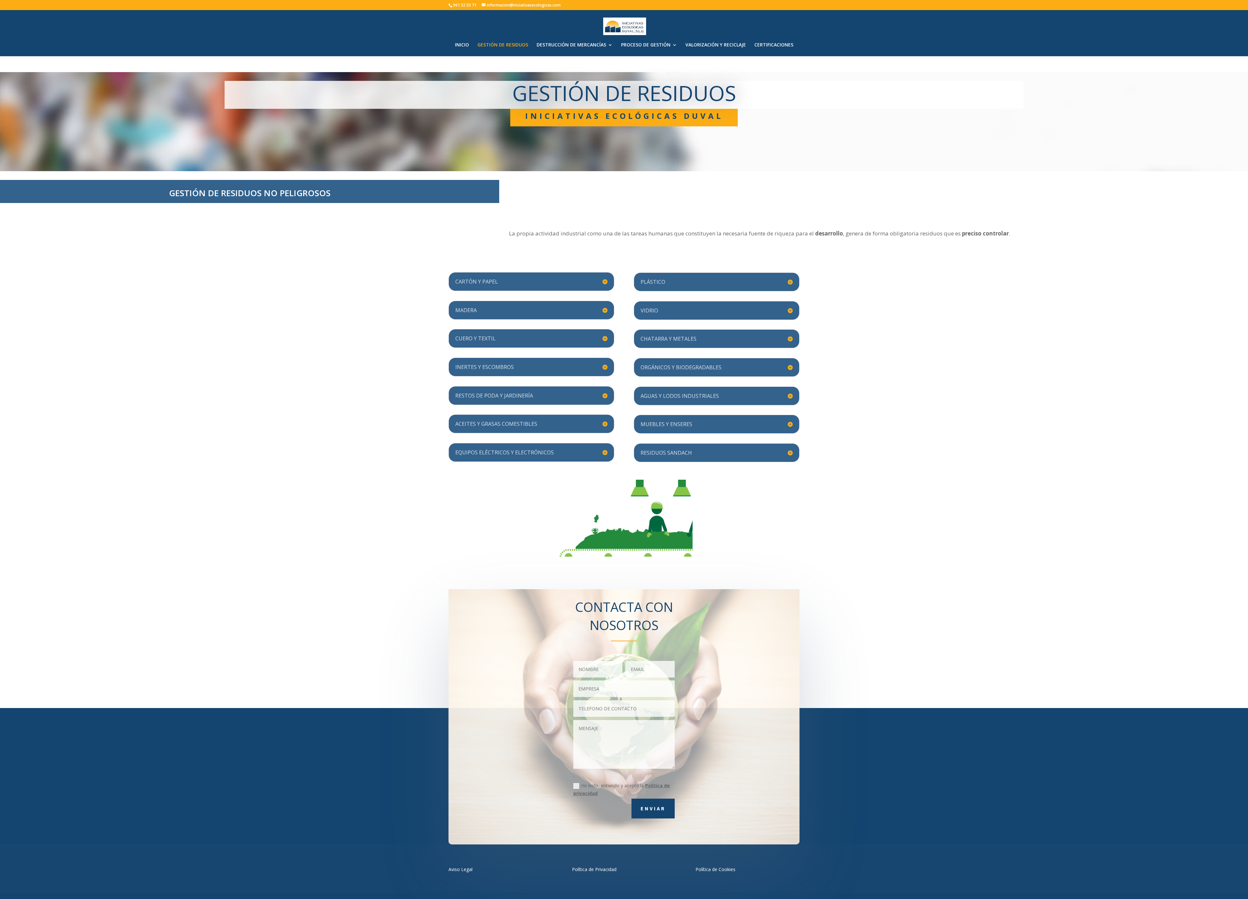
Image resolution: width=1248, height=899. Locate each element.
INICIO (462, 45)
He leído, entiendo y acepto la (621, 789)
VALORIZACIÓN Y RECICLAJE (715, 45)
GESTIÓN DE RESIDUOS (502, 45)
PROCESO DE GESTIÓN (645, 45)
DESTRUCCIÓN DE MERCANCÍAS (571, 45)
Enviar (653, 808)
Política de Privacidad (594, 869)
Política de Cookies (715, 869)
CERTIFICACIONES (773, 45)
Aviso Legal (460, 869)
